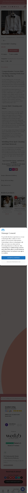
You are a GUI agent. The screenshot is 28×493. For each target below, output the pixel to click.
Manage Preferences (13, 262)
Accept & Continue (13, 257)
